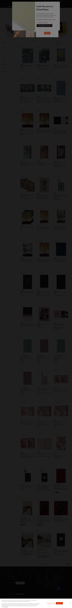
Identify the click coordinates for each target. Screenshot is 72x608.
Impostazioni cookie (51, 603)
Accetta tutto (59, 603)
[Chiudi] (70, 603)
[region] (36, 603)
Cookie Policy (6, 606)
